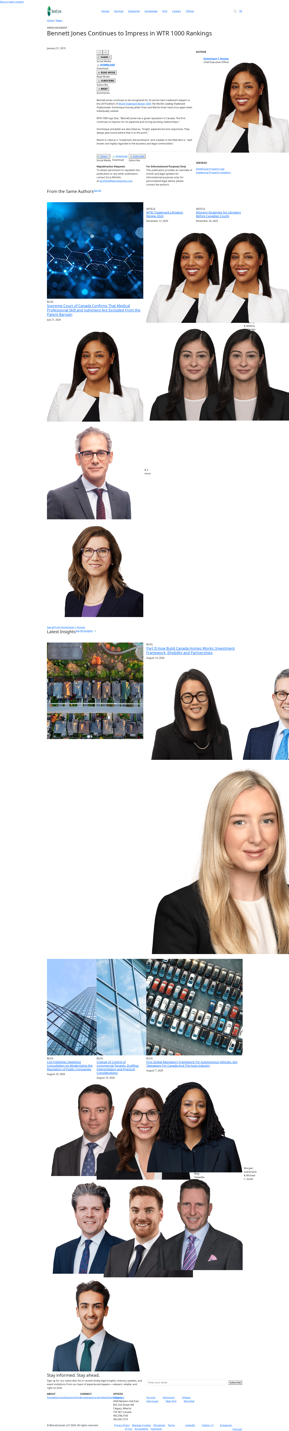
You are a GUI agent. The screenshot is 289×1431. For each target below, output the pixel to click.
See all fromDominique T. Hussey (66, 627)
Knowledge (151, 11)
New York (171, 1401)
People (105, 11)
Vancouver (152, 1401)
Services (118, 11)
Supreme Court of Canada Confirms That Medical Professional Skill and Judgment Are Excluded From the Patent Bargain (93, 310)
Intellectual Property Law (210, 169)
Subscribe (138, 156)
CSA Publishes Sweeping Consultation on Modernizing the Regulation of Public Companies (70, 1065)
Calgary (117, 1397)
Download (121, 156)
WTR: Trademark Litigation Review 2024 (164, 214)
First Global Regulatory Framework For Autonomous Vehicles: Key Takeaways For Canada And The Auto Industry (192, 1064)
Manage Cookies (141, 1425)
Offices (190, 11)
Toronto (150, 1397)
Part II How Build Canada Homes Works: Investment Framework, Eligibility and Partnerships (190, 650)
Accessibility (141, 1429)
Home (50, 20)
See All (97, 190)
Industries (134, 11)
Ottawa (186, 1397)
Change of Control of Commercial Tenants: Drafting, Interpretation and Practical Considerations (118, 1067)
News (59, 20)
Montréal (189, 1401)
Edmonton (169, 1397)
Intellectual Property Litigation (213, 172)
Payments (156, 1429)
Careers (176, 11)
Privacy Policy (122, 1425)
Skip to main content (12, 1)
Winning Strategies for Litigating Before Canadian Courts (218, 214)
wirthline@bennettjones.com (115, 181)
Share (104, 156)
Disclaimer (159, 1425)
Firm (164, 11)
